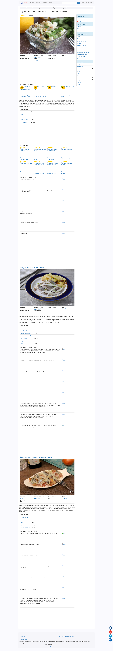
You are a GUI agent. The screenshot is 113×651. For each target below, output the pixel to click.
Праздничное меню (82, 56)
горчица (23, 117)
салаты (79, 69)
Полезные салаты (81, 50)
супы (78, 64)
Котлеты (79, 43)
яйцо (22, 114)
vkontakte (23, 636)
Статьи (45, 2)
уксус (22, 522)
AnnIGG (64, 309)
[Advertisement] (47, 73)
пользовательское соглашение (66, 638)
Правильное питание (82, 59)
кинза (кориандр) (25, 119)
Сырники (79, 39)
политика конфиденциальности (66, 636)
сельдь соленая (24, 112)
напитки (79, 82)
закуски (21, 57)
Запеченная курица (82, 54)
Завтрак (79, 26)
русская (36, 60)
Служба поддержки (49, 646)
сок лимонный (24, 122)
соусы (78, 84)
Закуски (34, 8)
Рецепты (32, 2)
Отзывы (51, 2)
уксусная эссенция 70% (26, 336)
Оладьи (79, 36)
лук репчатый (24, 330)
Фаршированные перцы (83, 52)
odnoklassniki (24, 639)
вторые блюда (80, 66)
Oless (63, 57)
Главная (23, 8)
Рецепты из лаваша (82, 45)
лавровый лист (24, 341)
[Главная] (24, 3)
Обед (78, 29)
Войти (82, 2)
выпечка (79, 77)
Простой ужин (80, 31)
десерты (79, 80)
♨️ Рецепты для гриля (82, 21)
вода (22, 343)
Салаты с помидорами (82, 47)
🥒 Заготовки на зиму (82, 19)
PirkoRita (64, 498)
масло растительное (26, 333)
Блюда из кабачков (81, 41)
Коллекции (38, 2)
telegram (23, 638)
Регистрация (89, 2)
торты (78, 75)
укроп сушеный (24, 338)
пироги (78, 73)
